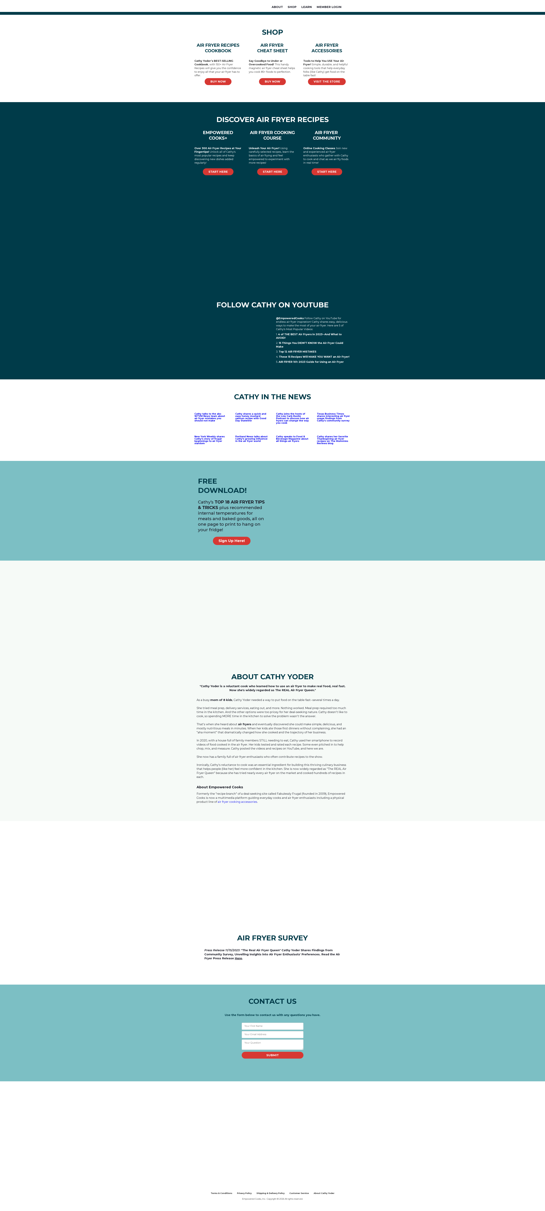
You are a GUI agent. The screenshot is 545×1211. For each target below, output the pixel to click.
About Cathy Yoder (324, 1193)
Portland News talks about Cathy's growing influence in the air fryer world (251, 438)
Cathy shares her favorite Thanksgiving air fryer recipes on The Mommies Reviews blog (332, 440)
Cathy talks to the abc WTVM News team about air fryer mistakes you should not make (209, 417)
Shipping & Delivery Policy (270, 1193)
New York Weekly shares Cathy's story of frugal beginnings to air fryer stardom (209, 440)
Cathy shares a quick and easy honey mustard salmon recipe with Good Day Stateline (250, 417)
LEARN (306, 7)
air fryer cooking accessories (237, 801)
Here (238, 958)
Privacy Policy (244, 1193)
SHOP (292, 7)
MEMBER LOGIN (329, 7)
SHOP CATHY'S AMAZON (213, 1093)
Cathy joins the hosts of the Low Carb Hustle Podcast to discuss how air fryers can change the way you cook (292, 418)
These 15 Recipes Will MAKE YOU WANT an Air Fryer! (314, 356)
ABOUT (277, 7)
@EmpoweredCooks (290, 318)
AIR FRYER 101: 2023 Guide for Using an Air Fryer (311, 361)
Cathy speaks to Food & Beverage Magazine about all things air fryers (292, 438)
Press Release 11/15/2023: (222, 950)
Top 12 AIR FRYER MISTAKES (297, 351)
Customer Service (299, 1193)
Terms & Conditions (221, 1193)
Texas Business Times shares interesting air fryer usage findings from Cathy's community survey (333, 417)
